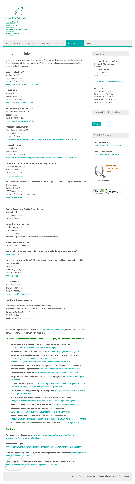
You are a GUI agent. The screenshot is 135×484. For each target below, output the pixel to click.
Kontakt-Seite (99, 82)
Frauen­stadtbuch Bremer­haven (51, 330)
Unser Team (30, 43)
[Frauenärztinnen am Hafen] (16, 35)
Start (7, 43)
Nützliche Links (74, 43)
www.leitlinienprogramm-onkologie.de (63, 351)
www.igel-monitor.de (74, 423)
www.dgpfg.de (12, 276)
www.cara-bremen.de (14, 176)
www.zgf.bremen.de (14, 197)
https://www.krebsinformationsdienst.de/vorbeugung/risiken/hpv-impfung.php (43, 401)
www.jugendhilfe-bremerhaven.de (20, 294)
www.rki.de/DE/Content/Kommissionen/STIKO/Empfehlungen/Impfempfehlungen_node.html (44, 447)
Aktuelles (17, 43)
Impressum (124, 476)
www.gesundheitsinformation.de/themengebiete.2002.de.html (31, 465)
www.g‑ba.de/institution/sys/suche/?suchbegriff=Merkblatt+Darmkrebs (40, 412)
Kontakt (89, 43)
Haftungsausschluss (88, 476)
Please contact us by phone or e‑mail (108, 145)
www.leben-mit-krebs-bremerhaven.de (22, 84)
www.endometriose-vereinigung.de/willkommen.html (57, 373)
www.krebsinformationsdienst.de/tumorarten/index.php (33, 347)
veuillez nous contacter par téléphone (108, 154)
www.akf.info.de (12, 254)
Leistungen (59, 43)
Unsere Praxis (45, 43)
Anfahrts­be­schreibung (114, 82)
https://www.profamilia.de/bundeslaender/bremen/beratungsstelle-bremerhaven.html (41, 139)
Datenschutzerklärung (108, 476)
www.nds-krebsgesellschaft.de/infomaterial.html (60, 369)
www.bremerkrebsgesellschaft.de (20, 121)
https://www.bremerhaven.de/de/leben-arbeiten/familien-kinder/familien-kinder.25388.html (48, 419)
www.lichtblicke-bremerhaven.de (19, 103)
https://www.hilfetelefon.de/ (66, 405)
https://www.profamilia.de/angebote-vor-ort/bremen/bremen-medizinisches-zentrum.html (43, 158)
